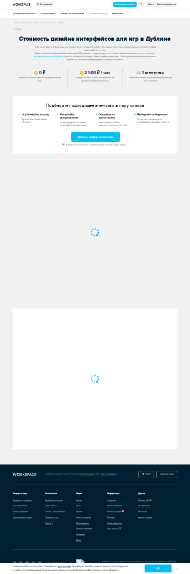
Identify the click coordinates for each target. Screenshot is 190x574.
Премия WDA (144, 500)
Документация (82, 523)
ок (158, 568)
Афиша (79, 512)
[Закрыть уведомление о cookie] (176, 568)
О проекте (111, 500)
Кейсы (79, 500)
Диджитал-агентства (24, 13)
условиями (64, 566)
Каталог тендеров (20, 512)
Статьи (78, 506)
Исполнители (45, 4)
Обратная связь (167, 474)
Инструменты (144, 506)
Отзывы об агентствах (72, 13)
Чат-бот (147, 474)
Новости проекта (114, 506)
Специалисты (47, 13)
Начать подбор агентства (95, 137)
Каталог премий (145, 517)
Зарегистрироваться (166, 4)
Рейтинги (117, 13)
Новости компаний (84, 528)
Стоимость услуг (98, 13)
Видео (78, 540)
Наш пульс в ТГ (114, 528)
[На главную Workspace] (26, 474)
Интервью (80, 534)
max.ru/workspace (109, 474)
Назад (18, 29)
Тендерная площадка (22, 500)
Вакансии (142, 512)
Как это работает (20, 506)
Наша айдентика (114, 523)
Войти (151, 4)
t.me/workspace (87, 474)
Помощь (111, 517)
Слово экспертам (83, 517)
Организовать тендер (125, 4)
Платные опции (114, 512)
